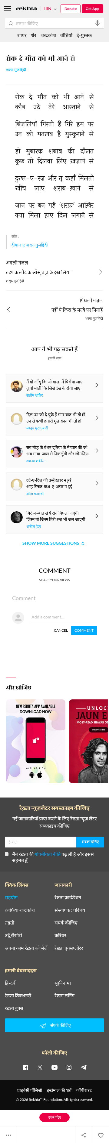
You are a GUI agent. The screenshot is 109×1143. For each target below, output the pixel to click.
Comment (84, 630)
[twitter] (40, 1067)
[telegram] (83, 1067)
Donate (70, 8)
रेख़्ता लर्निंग (64, 995)
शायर (22, 35)
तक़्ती (9, 922)
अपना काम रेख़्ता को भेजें (26, 948)
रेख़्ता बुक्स (14, 1008)
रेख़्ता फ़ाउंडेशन (67, 897)
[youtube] (54, 1067)
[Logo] (26, 9)
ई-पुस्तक (84, 35)
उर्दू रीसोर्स (13, 935)
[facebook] (25, 1067)
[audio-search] (97, 23)
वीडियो (66, 35)
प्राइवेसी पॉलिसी (29, 1090)
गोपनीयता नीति (48, 854)
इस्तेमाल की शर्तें (59, 1090)
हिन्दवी (11, 982)
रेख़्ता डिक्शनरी (18, 995)
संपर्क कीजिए (66, 922)
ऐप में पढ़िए (54, 1117)
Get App (92, 8)
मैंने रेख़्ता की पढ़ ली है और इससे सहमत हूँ (53, 857)
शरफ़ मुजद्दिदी (16, 70)
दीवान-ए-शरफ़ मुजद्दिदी (30, 244)
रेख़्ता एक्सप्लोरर (68, 948)
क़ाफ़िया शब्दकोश (20, 910)
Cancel (61, 630)
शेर (33, 35)
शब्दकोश (48, 35)
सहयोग (11, 897)
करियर (60, 935)
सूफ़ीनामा (62, 982)
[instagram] (69, 1067)
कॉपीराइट (84, 1090)
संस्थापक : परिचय (69, 910)
